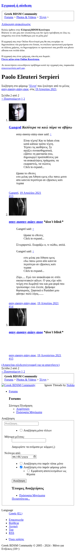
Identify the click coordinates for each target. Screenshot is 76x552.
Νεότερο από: (12, 453)
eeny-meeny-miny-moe (14, 89)
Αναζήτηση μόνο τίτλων (37, 430)
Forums (13, 391)
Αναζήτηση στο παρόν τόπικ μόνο (43, 463)
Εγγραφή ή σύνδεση (16, 5)
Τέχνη (32, 85)
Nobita (71, 385)
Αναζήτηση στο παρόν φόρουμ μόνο (44, 467)
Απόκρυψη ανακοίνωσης (16, 24)
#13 (11, 196)
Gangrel (15, 127)
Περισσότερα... (21, 498)
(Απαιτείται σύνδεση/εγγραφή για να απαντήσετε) (30, 364)
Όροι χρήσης (16, 539)
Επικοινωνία (16, 519)
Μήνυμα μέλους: (14, 436)
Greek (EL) (15, 513)
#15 (11, 358)
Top (11, 529)
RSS (11, 533)
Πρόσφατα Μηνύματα (29, 412)
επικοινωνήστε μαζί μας (13, 68)
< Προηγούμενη (10, 98)
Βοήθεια (14, 523)
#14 (11, 306)
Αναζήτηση (22, 408)
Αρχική (13, 526)
